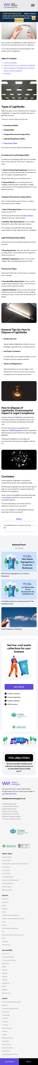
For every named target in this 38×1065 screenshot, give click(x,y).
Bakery (4, 905)
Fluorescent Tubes (10, 143)
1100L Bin (5, 970)
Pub (3, 931)
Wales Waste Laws (7, 1038)
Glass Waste (6, 870)
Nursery (4, 925)
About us (4, 1005)
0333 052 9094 (10, 794)
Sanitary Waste (6, 886)
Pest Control (5, 963)
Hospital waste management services (13, 918)
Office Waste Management (10, 928)
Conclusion (7, 73)
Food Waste (5, 867)
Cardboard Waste (7, 883)
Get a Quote (19, 687)
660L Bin (4, 973)
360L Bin (4, 976)
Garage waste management (10, 915)
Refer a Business (7, 1028)
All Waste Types (6, 857)
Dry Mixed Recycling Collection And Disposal (15, 864)
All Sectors (5, 899)
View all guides (19, 548)
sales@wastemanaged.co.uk (13, 798)
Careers (4, 1034)
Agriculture (5, 902)
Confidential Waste (8, 877)
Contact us (5, 1018)
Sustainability (6, 1015)
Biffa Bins (5, 990)
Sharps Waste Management (10, 880)
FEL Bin (4, 986)
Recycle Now (28, 216)
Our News (5, 1025)
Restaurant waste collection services (13, 935)
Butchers (4, 909)
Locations (5, 1021)
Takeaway (5, 941)
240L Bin (4, 980)
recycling (6, 497)
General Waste (6, 860)
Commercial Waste (8, 957)
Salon (3, 938)
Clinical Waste (6, 873)
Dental (4, 912)
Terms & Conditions (8, 1048)
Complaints (5, 1041)
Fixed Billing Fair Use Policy (10, 1054)
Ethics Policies (6, 1051)
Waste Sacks (6, 983)
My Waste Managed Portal (10, 1008)
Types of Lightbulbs (10, 63)
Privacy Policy (6, 1044)
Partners (4, 1031)
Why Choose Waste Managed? (11, 1002)
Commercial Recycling (8, 960)
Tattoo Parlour (6, 945)
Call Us (28, 1062)
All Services (5, 953)
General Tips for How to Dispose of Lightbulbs (19, 65)
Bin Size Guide (6, 993)
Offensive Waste (7, 890)
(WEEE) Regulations (16, 430)
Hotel (3, 922)
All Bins (4, 967)
